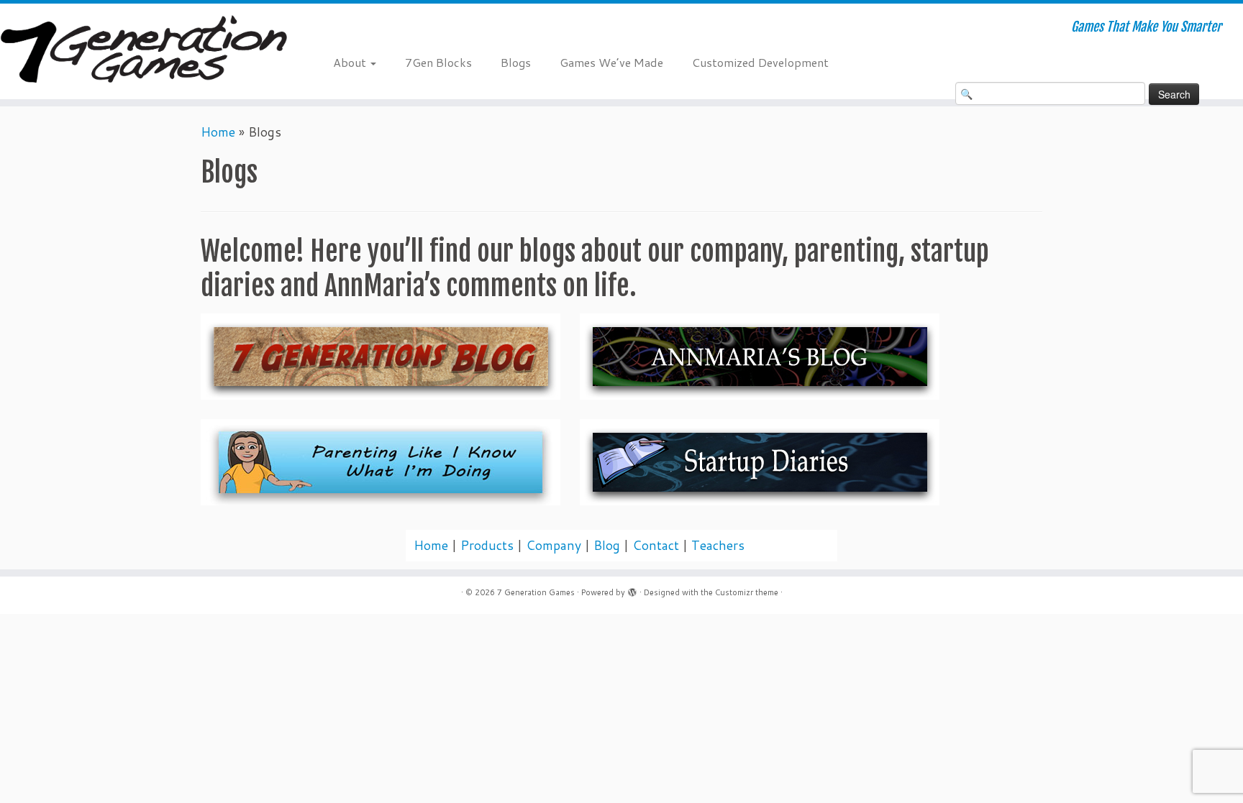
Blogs (516, 62)
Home (218, 132)
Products (487, 545)
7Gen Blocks (438, 62)
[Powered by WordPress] (632, 589)
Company (553, 545)
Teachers (718, 545)
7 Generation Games (536, 592)
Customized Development (760, 62)
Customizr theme (746, 592)
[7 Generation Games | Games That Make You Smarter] (143, 51)
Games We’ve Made (611, 62)
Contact (655, 545)
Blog (606, 545)
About (351, 62)
